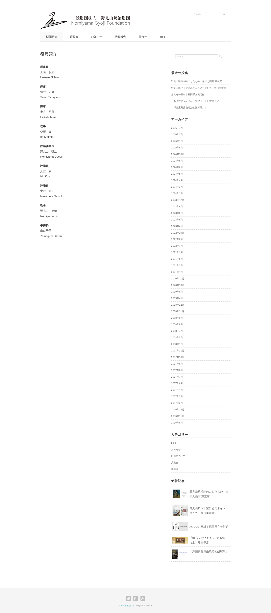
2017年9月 (177, 363)
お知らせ (96, 36)
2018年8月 (177, 324)
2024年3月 (177, 187)
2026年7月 (177, 128)
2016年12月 (177, 409)
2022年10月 (177, 232)
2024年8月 (177, 160)
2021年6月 (177, 259)
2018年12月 (177, 304)
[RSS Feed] (142, 598)
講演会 (174, 469)
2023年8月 (177, 213)
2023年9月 (177, 206)
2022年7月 (177, 245)
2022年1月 (177, 252)
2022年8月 (177, 239)
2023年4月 (177, 226)
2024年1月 (177, 193)
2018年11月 (177, 311)
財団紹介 (51, 36)
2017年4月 (177, 390)
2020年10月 (177, 285)
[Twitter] (129, 598)
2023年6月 (177, 219)
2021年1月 (177, 272)
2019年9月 (177, 291)
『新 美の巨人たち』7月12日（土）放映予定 (195, 101)
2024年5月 (177, 173)
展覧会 (74, 36)
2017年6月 (177, 383)
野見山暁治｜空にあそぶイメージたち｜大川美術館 (198, 88)
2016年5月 (177, 422)
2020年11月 (177, 278)
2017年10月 (177, 357)
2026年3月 (177, 134)
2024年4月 (177, 180)
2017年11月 (177, 350)
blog (162, 36)
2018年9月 (177, 318)
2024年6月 (177, 167)
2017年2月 (177, 403)
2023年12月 (177, 200)
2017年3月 (177, 396)
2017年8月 (177, 370)
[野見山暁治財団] (86, 13)
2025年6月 (177, 147)
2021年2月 (177, 265)
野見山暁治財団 (128, 605)
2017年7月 (177, 376)
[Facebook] (136, 598)
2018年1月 (177, 344)
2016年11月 (177, 416)
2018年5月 (177, 337)
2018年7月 (177, 331)
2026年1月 (177, 141)
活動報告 (120, 36)
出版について (178, 456)
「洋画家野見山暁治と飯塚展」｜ (189, 107)
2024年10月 (177, 154)
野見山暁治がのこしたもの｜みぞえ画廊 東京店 (196, 81)
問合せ (143, 36)
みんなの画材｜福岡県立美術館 (188, 94)
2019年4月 (177, 298)
